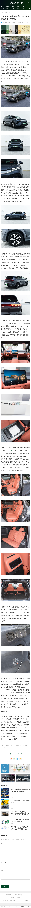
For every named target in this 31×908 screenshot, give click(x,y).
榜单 (28, 8)
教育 (7, 8)
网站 (2, 878)
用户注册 (15, 906)
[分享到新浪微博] (11, 759)
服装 (18, 8)
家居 (18, 6)
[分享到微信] (14, 759)
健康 (2, 8)
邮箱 (2, 870)
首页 (2, 6)
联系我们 (3, 906)
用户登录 (22, 906)
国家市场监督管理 (15, 897)
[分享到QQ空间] (20, 759)
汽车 (13, 6)
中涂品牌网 (13, 900)
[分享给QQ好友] (17, 759)
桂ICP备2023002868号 (22, 900)
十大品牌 (9, 450)
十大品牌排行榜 (15, 2)
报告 (7, 6)
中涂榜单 (5, 22)
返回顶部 (28, 906)
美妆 (13, 8)
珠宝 (23, 8)
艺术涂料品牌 (9, 895)
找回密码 (9, 906)
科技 (23, 6)
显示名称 (3, 862)
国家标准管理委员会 (20, 895)
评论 (2, 843)
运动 (28, 6)
